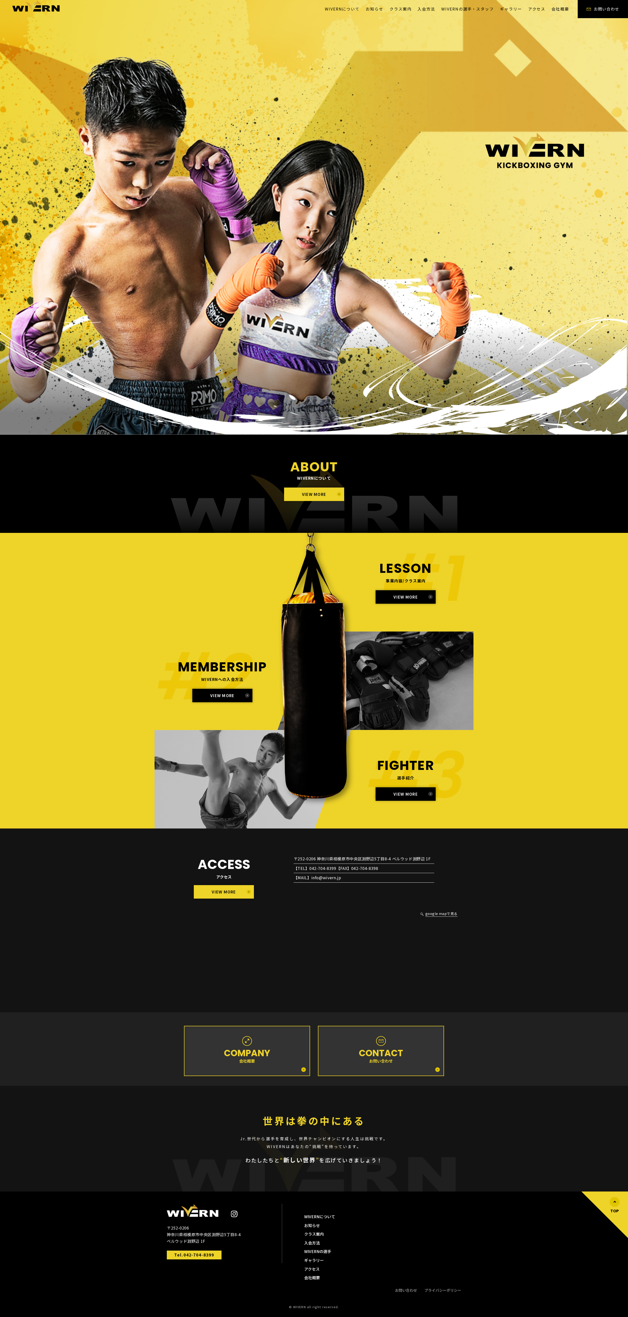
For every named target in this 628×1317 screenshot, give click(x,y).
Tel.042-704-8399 (194, 1255)
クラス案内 (401, 9)
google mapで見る (441, 913)
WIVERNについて (342, 9)
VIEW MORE (314, 494)
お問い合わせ (406, 1290)
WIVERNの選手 (317, 1251)
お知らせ (374, 9)
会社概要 (560, 9)
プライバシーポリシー (442, 1290)
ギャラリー (511, 9)
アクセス (537, 9)
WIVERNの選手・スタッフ (467, 9)
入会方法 (426, 9)
